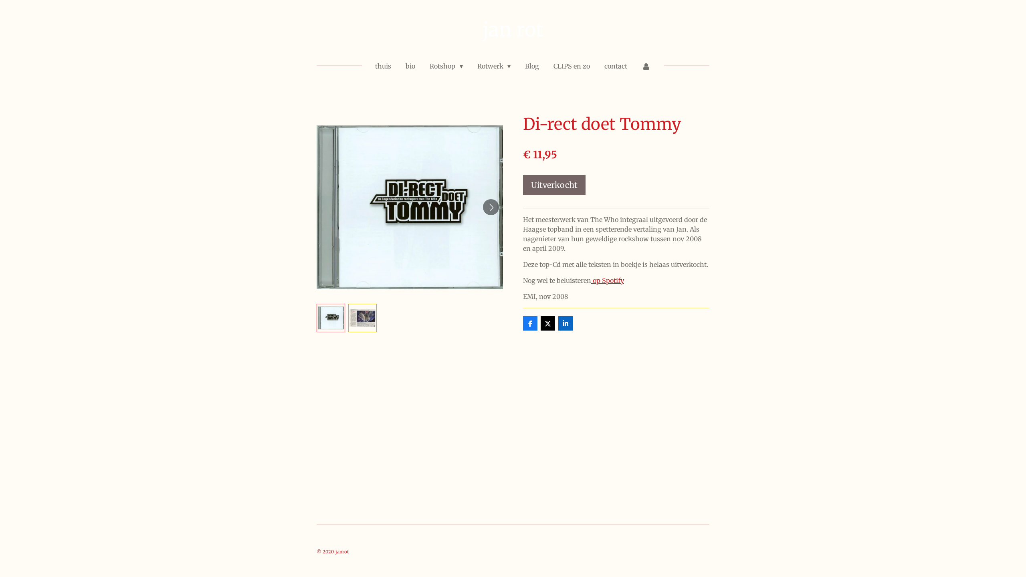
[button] (331, 318)
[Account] (646, 66)
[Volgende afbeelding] (491, 207)
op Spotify (607, 280)
